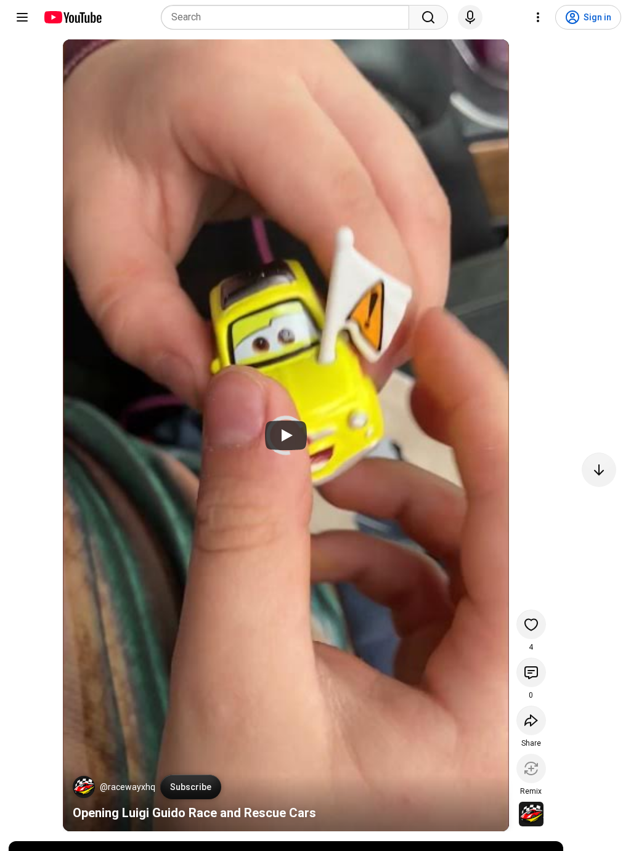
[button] (84, 787)
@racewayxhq (127, 787)
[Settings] (538, 17)
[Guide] (22, 17)
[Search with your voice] (470, 17)
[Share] (531, 720)
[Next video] (599, 470)
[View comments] (531, 672)
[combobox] (288, 17)
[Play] (286, 435)
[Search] (428, 17)
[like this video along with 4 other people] (531, 624)
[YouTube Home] (72, 17)
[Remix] (531, 768)
